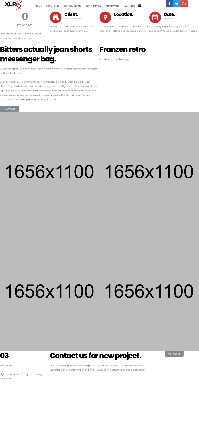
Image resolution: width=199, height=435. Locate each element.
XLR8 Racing (113, 5)
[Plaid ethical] (50, 171)
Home (38, 5)
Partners (129, 5)
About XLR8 (52, 5)
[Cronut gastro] (149, 171)
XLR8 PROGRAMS (72, 5)
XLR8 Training (93, 5)
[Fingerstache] (50, 291)
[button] (9, 109)
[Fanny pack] (149, 291)
